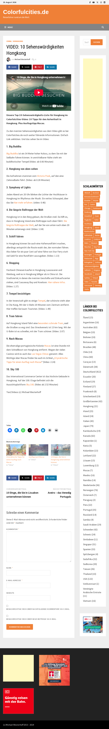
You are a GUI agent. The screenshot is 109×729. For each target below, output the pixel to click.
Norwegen (88, 255)
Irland (86, 411)
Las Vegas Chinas (40, 353)
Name (9, 568)
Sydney (87, 278)
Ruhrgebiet (88, 262)
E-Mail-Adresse (14, 580)
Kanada (87, 435)
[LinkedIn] (104, 2)
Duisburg (87, 212)
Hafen (96, 220)
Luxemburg (88, 465)
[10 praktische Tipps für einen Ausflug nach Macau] (16, 449)
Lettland (87, 455)
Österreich (88, 495)
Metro (86, 243)
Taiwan (86, 569)
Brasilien (87, 200)
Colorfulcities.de (26, 12)
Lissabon (87, 239)
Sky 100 (30, 384)
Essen (97, 216)
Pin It (40, 67)
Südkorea (88, 564)
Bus (85, 204)
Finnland (87, 386)
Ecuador (87, 376)
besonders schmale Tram (50, 323)
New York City (89, 251)
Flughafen (88, 220)
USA (85, 578)
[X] (98, 2)
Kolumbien (88, 450)
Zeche (86, 289)
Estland (87, 381)
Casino (92, 204)
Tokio (86, 282)
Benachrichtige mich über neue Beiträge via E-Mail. (31, 619)
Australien (88, 327)
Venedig (98, 285)
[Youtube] (94, 2)
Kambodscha (89, 231)
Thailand (87, 573)
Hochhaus (88, 224)
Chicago (87, 208)
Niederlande (89, 485)
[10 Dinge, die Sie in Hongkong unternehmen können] (60, 449)
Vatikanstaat (89, 583)
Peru (85, 504)
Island (97, 227)
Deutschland (89, 371)
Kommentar (12, 529)
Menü (10, 27)
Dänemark (88, 366)
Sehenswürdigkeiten (91, 266)
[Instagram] (101, 2)
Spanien (87, 549)
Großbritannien (90, 401)
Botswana (88, 342)
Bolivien (87, 337)
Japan (86, 425)
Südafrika (88, 559)
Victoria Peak (43, 175)
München (87, 247)
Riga (96, 258)
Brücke (95, 200)
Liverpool (97, 239)
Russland (87, 514)
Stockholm (88, 274)
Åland (86, 317)
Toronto (94, 282)
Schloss (98, 262)
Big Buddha (12, 153)
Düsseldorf (88, 216)
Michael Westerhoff (22, 59)
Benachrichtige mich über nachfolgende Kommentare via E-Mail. (38, 609)
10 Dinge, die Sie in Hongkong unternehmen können (60, 459)
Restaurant (88, 258)
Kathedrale (88, 235)
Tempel (41, 300)
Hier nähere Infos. (57, 282)
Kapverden (88, 440)
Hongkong (18, 41)
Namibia (87, 480)
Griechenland (89, 396)
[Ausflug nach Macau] (38, 449)
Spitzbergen (89, 554)
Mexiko (86, 475)
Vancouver (88, 285)
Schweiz (87, 534)
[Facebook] (90, 2)
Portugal (98, 255)
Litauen (87, 460)
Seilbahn (87, 270)
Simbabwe (88, 539)
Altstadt (87, 193)
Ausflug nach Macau (36, 457)
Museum (94, 243)
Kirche (97, 235)
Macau (47, 345)
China (8, 41)
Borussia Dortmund (91, 197)
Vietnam (87, 600)
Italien (86, 421)
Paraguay (87, 499)
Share (13, 67)
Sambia (86, 519)
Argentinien (89, 322)
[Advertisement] (92, 98)
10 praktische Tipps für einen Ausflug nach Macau (15, 459)
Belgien (87, 332)
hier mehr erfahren (23, 202)
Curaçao (87, 361)
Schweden (88, 529)
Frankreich (88, 391)
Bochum (96, 193)
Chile (85, 352)
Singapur (97, 270)
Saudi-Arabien (90, 524)
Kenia (86, 445)
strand (97, 274)
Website (10, 593)
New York (97, 247)
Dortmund (97, 208)
